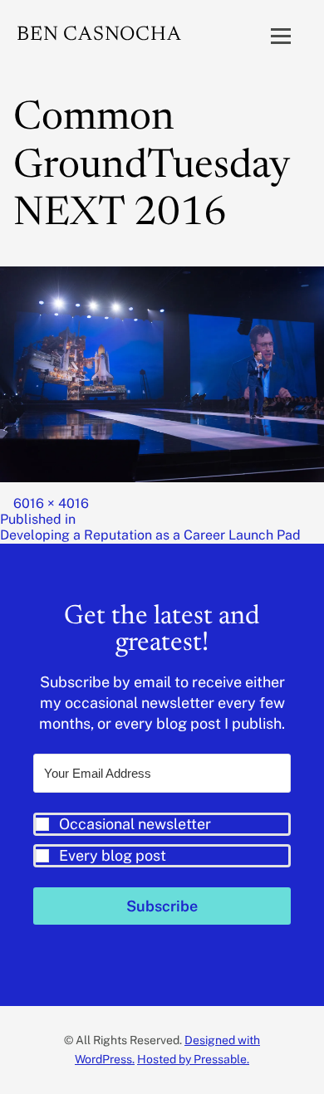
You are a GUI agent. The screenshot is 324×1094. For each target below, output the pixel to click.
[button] (162, 840)
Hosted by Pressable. (193, 1059)
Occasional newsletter (135, 824)
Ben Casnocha (99, 35)
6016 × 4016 (51, 503)
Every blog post (112, 855)
